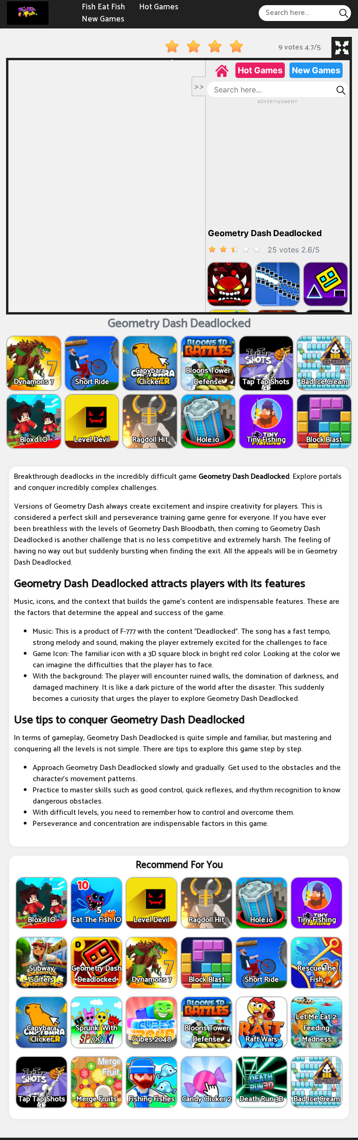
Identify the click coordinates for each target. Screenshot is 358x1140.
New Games (103, 18)
